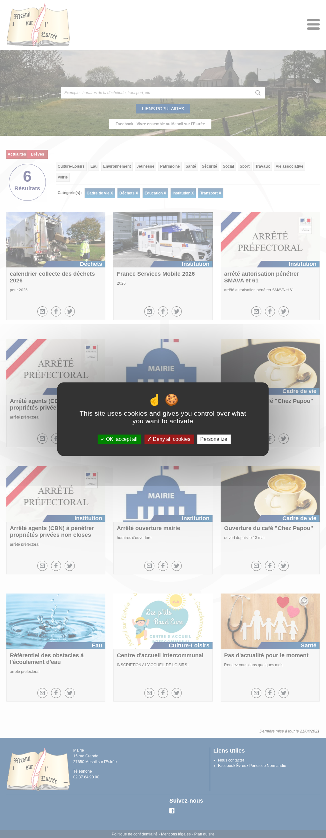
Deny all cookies (171, 439)
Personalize (213, 439)
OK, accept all (121, 439)
